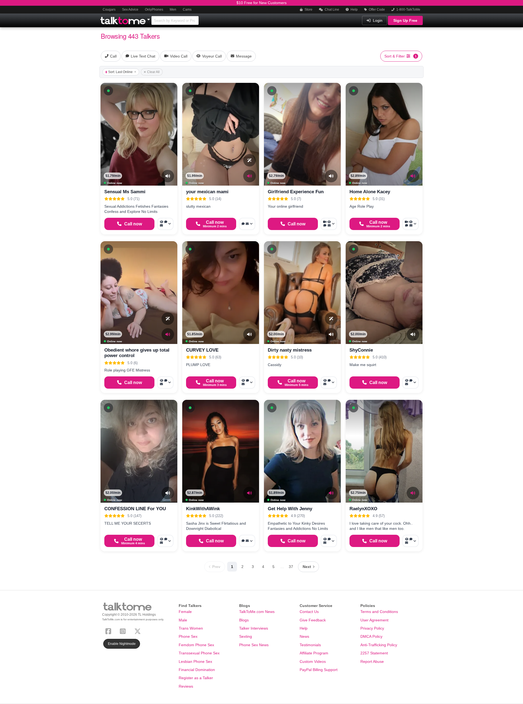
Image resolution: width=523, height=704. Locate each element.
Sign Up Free (405, 20)
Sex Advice (130, 9)
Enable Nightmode (122, 644)
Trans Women (191, 628)
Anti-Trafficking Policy (378, 645)
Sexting (245, 636)
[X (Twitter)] (138, 630)
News (304, 636)
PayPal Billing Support (318, 669)
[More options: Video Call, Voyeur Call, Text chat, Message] (329, 224)
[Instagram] (124, 630)
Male (183, 620)
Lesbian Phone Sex (195, 661)
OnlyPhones (154, 9)
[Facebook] (109, 630)
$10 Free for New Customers (261, 3)
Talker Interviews (253, 628)
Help (354, 9)
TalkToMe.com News (257, 611)
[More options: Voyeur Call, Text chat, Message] (165, 224)
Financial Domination (197, 669)
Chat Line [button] (331, 9)
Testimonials (310, 645)
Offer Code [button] (376, 9)
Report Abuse (372, 661)
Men (173, 9)
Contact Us (309, 611)
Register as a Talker (196, 678)
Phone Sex (188, 636)
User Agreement (374, 620)
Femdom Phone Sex (196, 645)
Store (308, 9)
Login (377, 20)
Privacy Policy (372, 628)
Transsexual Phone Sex (199, 653)
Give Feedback (313, 620)
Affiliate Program (314, 653)
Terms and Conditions (379, 611)
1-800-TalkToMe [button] (408, 9)
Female (185, 611)
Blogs (244, 620)
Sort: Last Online (120, 72)
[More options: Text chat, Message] (247, 224)
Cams (187, 9)
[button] (108, 90)
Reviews (186, 686)
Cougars (109, 9)
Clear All (153, 72)
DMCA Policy (371, 636)
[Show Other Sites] (149, 18)
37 (291, 566)
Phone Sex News (254, 645)
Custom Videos (313, 661)
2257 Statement (374, 653)
